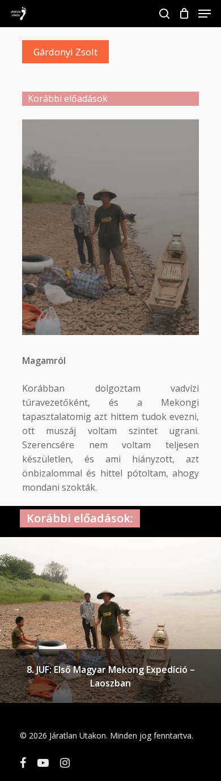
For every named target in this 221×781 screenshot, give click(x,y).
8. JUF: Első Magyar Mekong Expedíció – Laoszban (111, 676)
